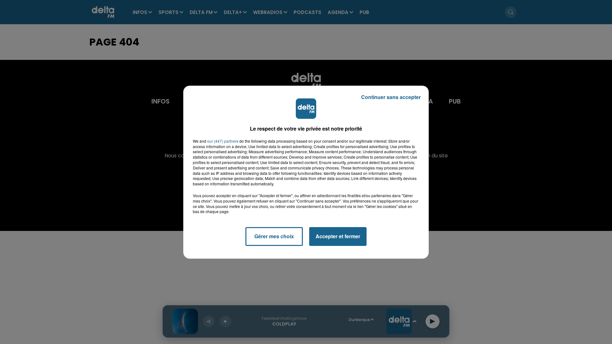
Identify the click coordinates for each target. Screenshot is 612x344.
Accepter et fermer (338, 236)
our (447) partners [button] (222, 141)
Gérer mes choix (274, 236)
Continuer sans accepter (391, 97)
